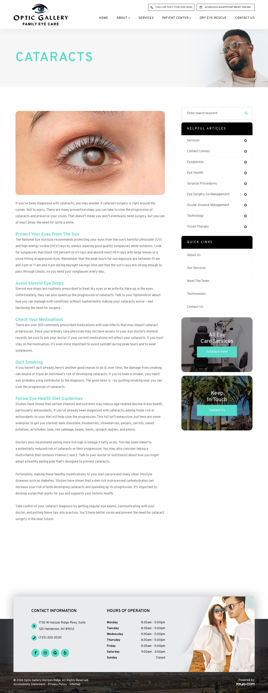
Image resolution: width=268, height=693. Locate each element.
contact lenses (198, 151)
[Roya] (245, 684)
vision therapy (198, 227)
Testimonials (196, 294)
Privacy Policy (57, 684)
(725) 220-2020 (50, 638)
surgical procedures (202, 184)
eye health (195, 173)
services (193, 140)
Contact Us (245, 18)
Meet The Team (198, 281)
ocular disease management (208, 205)
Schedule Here (217, 352)
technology (195, 216)
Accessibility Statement (29, 684)
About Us (194, 255)
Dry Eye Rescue (213, 18)
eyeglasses (195, 162)
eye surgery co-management (208, 194)
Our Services (196, 268)
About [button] (122, 18)
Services (146, 18)
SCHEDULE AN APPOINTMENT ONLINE (228, 7)
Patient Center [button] (175, 18)
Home (103, 18)
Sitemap (74, 684)
